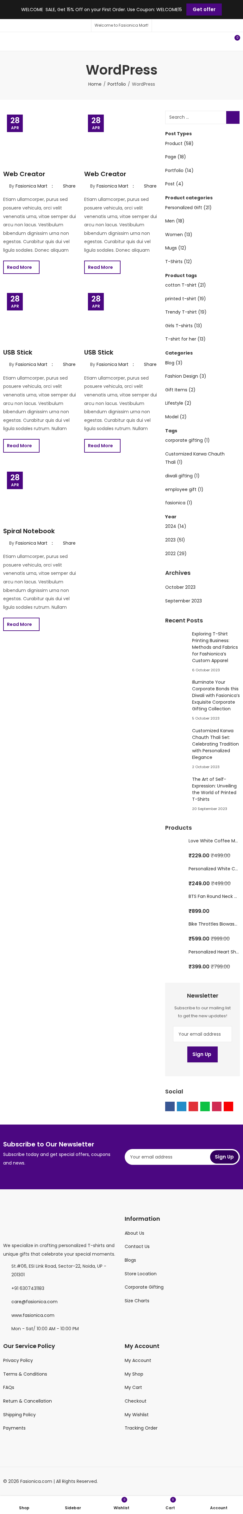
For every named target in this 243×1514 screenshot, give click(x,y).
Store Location (141, 1274)
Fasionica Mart (31, 186)
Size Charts (137, 1301)
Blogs (130, 1260)
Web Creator (24, 173)
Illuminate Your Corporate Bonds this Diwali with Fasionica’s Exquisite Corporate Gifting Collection (216, 695)
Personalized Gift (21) (188, 207)
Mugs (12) (175, 248)
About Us (134, 1233)
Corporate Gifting (144, 1287)
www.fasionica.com (32, 1315)
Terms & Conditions (25, 1374)
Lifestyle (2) (178, 403)
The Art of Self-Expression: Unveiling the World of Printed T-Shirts (214, 789)
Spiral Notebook (29, 531)
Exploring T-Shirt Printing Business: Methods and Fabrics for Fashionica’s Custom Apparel (215, 647)
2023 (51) (175, 540)
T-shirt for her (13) (185, 339)
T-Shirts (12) (178, 261)
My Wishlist (137, 1414)
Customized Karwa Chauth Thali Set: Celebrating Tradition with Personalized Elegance (215, 743)
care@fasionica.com (34, 1301)
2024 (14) (175, 526)
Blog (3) (174, 363)
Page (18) (175, 157)
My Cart (133, 1387)
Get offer (204, 9)
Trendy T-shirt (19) (186, 312)
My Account (138, 1360)
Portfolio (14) (179, 170)
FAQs (8, 1387)
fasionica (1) (178, 503)
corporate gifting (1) (187, 440)
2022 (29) (176, 553)
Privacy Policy (18, 1360)
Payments (14, 1428)
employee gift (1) (184, 489)
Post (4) (174, 184)
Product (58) (179, 143)
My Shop (134, 1374)
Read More (20, 267)
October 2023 (180, 587)
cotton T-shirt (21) (185, 285)
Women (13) (178, 234)
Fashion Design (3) (185, 376)
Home (95, 84)
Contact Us (137, 1246)
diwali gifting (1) (182, 476)
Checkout (135, 1401)
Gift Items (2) (180, 390)
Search (233, 117)
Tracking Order (141, 1428)
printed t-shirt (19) (185, 298)
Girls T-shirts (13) (183, 325)
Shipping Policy (19, 1414)
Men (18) (174, 221)
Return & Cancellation (27, 1401)
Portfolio (117, 84)
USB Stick (17, 352)
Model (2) (176, 417)
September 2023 (183, 601)
